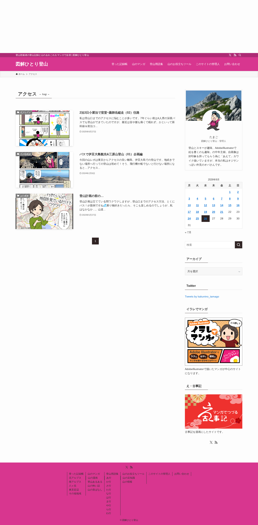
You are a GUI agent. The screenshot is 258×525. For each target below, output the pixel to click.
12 (205, 205)
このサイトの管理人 (159, 473)
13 (213, 205)
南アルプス (75, 481)
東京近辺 (74, 489)
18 (197, 211)
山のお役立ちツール (133, 473)
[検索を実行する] (238, 244)
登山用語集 (112, 473)
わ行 (108, 513)
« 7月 (188, 232)
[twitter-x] (230, 55)
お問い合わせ (181, 473)
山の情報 (127, 481)
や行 (108, 505)
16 (237, 205)
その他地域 (75, 493)
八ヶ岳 (72, 485)
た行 (108, 489)
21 (221, 211)
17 (189, 211)
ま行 (108, 501)
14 (221, 205)
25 (197, 218)
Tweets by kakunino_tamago (202, 296)
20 (213, 211)
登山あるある (95, 481)
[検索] (239, 55)
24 (189, 218)
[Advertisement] (113, 26)
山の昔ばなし (95, 489)
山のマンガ (94, 473)
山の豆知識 (129, 477)
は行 (108, 497)
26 (205, 218)
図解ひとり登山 (32, 64)
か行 (108, 481)
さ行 (108, 485)
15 (229, 205)
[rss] (235, 55)
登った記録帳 (76, 473)
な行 (108, 493)
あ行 (108, 477)
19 (205, 211)
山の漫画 (93, 477)
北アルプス (75, 477)
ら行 (108, 509)
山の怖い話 (94, 485)
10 (189, 205)
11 (197, 205)
